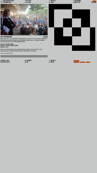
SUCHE (94, 1)
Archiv (52, 62)
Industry (77, 2)
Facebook (82, 62)
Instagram (76, 62)
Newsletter (76, 60)
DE (95, 2)
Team (52, 2)
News (53, 60)
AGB (27, 62)
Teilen (45, 36)
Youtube (88, 62)
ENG (93, 2)
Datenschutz (6, 62)
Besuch (28, 2)
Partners (29, 60)
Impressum (5, 60)
